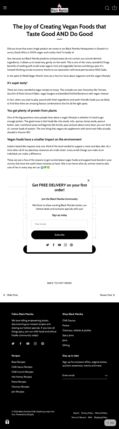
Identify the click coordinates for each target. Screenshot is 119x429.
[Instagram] (65, 244)
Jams (64, 340)
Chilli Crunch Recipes (22, 371)
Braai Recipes (18, 361)
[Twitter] (47, 244)
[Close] (88, 180)
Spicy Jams (68, 335)
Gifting (66, 345)
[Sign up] (105, 375)
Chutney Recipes (20, 386)
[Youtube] (59, 244)
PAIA (90, 417)
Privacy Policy (87, 413)
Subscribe (59, 234)
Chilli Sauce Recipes (22, 366)
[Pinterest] (71, 244)
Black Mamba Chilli (27, 411)
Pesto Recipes (19, 381)
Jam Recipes (18, 391)
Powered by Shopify (25, 414)
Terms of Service (78, 417)
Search (76, 413)
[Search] (107, 8)
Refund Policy (101, 413)
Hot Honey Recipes (22, 376)
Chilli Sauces (68, 320)
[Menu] (5, 8)
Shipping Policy (100, 417)
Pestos (65, 325)
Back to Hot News (59, 283)
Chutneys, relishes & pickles (76, 330)
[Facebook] (53, 244)
